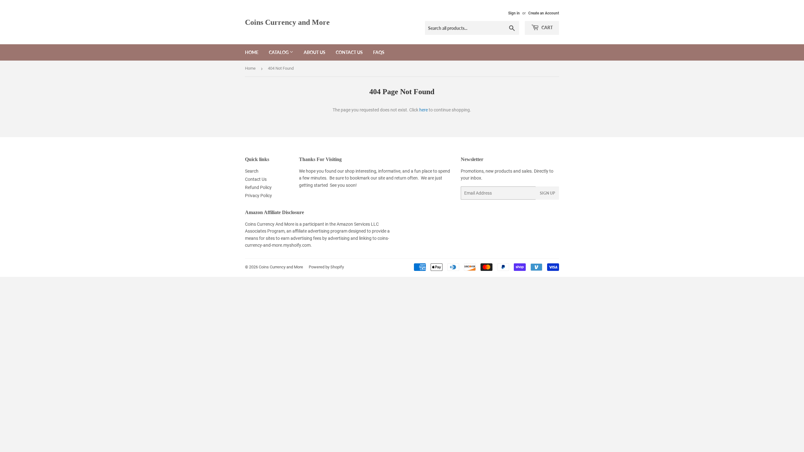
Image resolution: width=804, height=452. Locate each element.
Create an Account (543, 13)
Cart (547, 27)
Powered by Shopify (326, 267)
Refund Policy (258, 187)
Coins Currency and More (287, 22)
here (423, 109)
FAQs (378, 52)
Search (251, 171)
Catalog (279, 52)
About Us (314, 52)
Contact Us (349, 52)
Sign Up (547, 193)
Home (251, 52)
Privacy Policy (258, 195)
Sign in (514, 13)
